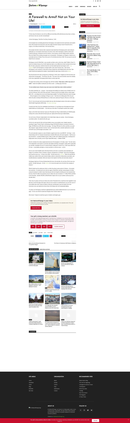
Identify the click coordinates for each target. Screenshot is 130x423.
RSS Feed (31, 390)
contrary (47, 163)
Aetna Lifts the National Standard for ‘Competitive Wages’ (37, 244)
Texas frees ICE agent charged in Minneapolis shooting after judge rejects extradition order (35, 305)
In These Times (82, 396)
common (62, 154)
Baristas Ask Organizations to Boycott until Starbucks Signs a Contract (67, 264)
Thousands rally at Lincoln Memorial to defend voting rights (94, 55)
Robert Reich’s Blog (83, 380)
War (62, 303)
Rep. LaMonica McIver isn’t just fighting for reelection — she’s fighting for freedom (35, 285)
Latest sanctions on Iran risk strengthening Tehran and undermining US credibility (67, 307)
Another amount (58, 226)
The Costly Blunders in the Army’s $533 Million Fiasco (93, 71)
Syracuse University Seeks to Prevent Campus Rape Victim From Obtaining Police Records (68, 287)
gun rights (41, 232)
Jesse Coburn (89, 74)
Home (30, 380)
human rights (50, 232)
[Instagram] (96, 1)
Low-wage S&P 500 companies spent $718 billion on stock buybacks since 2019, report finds (52, 306)
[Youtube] (100, 1)
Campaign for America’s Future (86, 384)
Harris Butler (89, 42)
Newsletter (31, 382)
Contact (55, 390)
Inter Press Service (83, 392)
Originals (82, 6)
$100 (49, 226)
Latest (76, 6)
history (69, 71)
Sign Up (95, 6)
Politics (30, 262)
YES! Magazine (82, 394)
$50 (44, 226)
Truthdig (81, 390)
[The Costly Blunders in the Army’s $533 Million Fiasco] (82, 72)
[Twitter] (98, 1)
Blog (30, 386)
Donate (89, 6)
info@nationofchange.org (58, 416)
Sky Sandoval (89, 58)
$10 (33, 226)
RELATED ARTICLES (34, 249)
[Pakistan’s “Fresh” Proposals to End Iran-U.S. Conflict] (52, 282)
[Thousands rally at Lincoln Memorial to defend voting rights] (36, 257)
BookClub (31, 388)
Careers (55, 384)
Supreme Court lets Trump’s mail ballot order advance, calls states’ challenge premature (94, 38)
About (55, 380)
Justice (63, 261)
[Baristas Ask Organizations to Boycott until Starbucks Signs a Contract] (68, 257)
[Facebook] (93, 1)
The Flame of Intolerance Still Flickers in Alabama (65, 243)
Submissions (57, 388)
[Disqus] (52, 351)
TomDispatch (82, 386)
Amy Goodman (90, 51)
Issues (70, 6)
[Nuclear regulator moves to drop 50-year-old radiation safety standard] (52, 261)
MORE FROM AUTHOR (45, 249)
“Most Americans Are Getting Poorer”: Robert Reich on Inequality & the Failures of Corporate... (93, 47)
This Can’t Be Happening (84, 382)
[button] (99, 6)
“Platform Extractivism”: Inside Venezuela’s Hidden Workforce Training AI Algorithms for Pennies (36, 323)
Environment (47, 270)
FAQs (55, 386)
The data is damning (51, 103)
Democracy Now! (83, 388)
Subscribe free (36, 207)
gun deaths (35, 232)
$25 (39, 226)
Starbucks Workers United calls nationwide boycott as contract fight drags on (94, 63)
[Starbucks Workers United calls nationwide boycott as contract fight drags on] (82, 63)
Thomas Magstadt (33, 23)
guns (45, 232)
